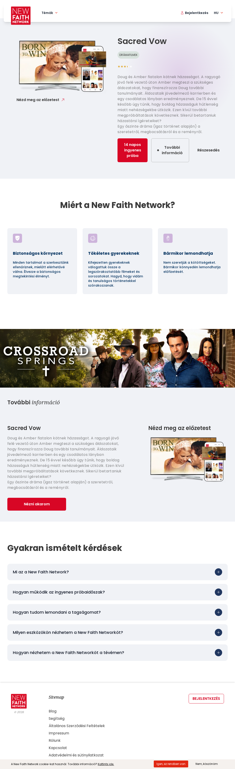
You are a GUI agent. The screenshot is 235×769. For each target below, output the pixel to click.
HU (216, 13)
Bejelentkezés (206, 698)
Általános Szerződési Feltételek (77, 725)
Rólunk (55, 740)
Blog (52, 711)
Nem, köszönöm (207, 764)
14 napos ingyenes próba (132, 150)
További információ (172, 150)
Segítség (56, 718)
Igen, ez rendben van (171, 764)
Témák (47, 13)
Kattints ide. (106, 764)
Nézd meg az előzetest (38, 99)
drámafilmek (128, 55)
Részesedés (208, 150)
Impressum (59, 733)
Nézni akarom (37, 504)
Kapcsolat (58, 747)
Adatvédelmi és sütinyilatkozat (76, 755)
